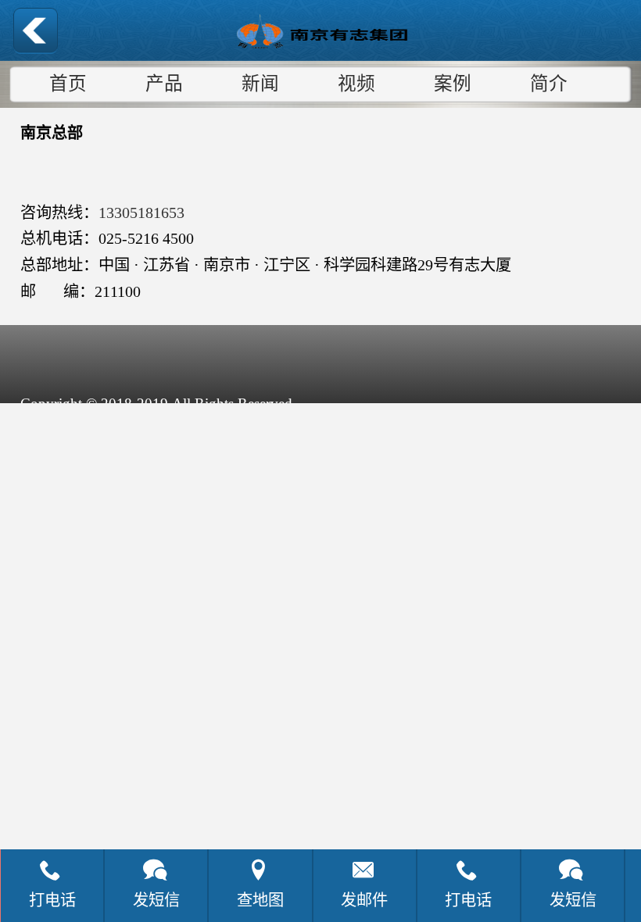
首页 (68, 83)
